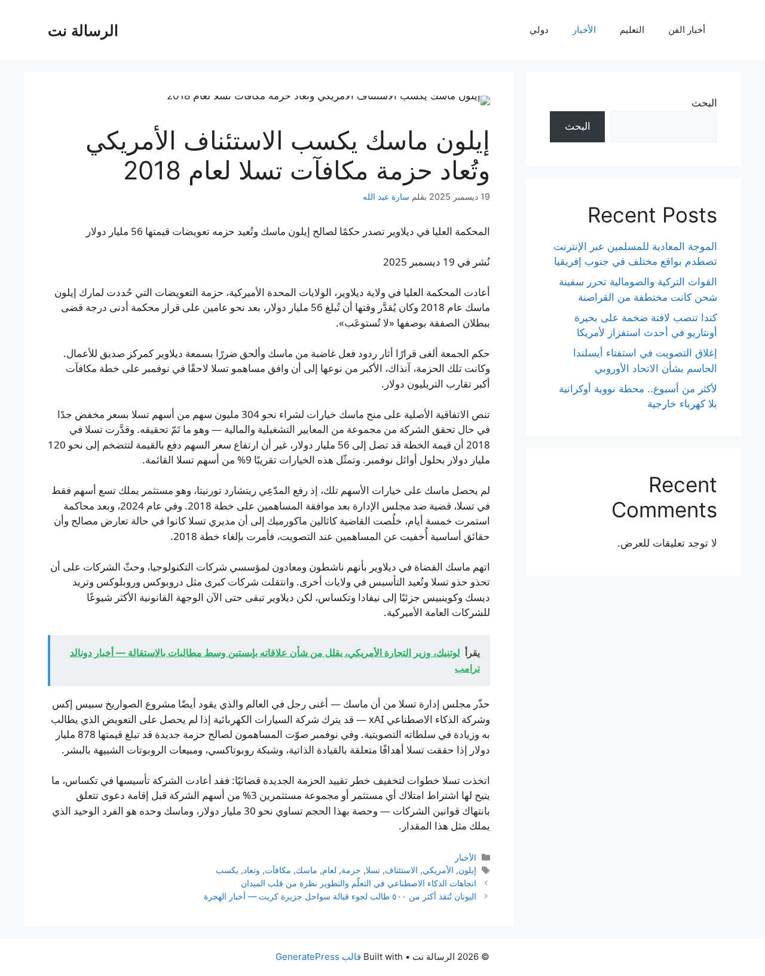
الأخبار (584, 29)
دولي (539, 29)
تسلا (373, 870)
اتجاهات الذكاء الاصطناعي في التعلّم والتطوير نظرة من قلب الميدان (358, 883)
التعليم (632, 29)
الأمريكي (438, 870)
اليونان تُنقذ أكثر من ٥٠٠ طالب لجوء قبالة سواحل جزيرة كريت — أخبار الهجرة (340, 896)
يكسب (227, 870)
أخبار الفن (686, 29)
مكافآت (278, 870)
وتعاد (251, 870)
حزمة (351, 870)
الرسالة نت (83, 30)
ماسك (306, 870)
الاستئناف (401, 870)
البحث (704, 103)
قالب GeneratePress (318, 956)
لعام (329, 870)
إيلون (467, 870)
